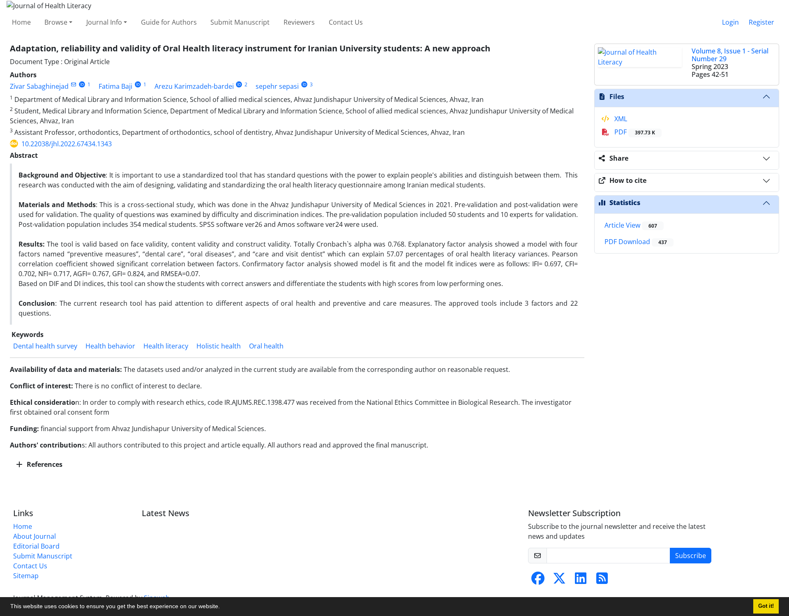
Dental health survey (45, 346)
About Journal (34, 536)
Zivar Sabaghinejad (39, 86)
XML (620, 118)
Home (21, 22)
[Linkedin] (581, 580)
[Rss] (602, 580)
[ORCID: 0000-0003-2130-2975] (239, 84)
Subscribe (690, 555)
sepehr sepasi (277, 86)
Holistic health (218, 346)
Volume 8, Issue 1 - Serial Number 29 (730, 54)
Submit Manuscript (240, 22)
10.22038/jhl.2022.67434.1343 (66, 143)
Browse (55, 22)
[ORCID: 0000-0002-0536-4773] (82, 84)
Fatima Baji (115, 86)
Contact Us (346, 22)
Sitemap (26, 575)
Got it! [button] (766, 606)
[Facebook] (538, 580)
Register (761, 22)
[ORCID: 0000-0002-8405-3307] (138, 84)
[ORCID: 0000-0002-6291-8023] (304, 84)
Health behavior (110, 346)
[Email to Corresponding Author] (73, 84)
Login (730, 22)
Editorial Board (36, 546)
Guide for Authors (169, 22)
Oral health (266, 346)
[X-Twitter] (559, 580)
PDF (634, 131)
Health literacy (165, 346)
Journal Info (104, 22)
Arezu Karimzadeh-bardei (194, 86)
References (43, 464)
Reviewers (299, 22)
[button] (222, 607)
